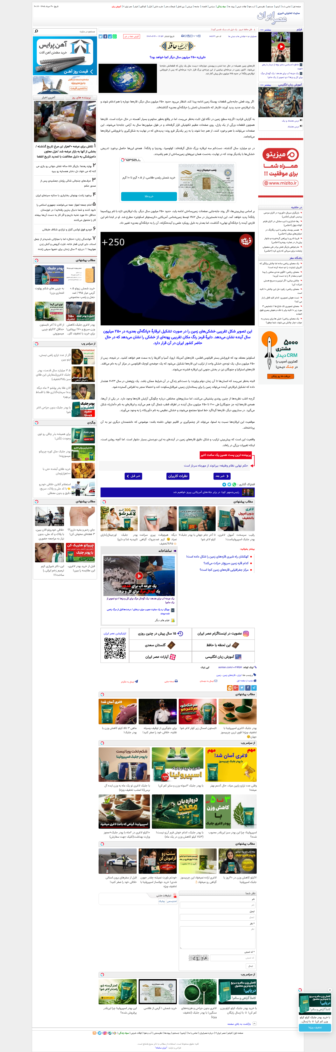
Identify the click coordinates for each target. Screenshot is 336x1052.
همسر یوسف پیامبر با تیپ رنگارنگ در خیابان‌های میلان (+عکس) (283, 232)
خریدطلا (149, 196)
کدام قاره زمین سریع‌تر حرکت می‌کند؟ (226, 563)
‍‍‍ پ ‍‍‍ (195, 35)
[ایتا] (230, 688)
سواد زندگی (221, 6)
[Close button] (330, 990)
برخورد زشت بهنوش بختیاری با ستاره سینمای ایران (64, 195)
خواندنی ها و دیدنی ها (237, 36)
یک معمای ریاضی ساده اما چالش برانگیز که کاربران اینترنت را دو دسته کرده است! (281, 265)
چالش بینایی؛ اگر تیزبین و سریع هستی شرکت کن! (283, 282)
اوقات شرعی (241, 6)
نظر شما (251, 893)
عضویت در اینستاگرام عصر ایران (220, 633)
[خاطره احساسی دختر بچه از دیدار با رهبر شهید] (280, 47)
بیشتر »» (265, 29)
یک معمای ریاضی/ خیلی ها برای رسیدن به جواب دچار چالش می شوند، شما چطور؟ (281, 320)
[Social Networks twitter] (229, 484)
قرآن (150, 6)
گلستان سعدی (155, 645)
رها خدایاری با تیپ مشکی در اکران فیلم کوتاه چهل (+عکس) (282, 223)
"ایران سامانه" (161, 1048)
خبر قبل (135, 476)
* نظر (252, 923)
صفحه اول (297, 6)
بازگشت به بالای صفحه (240, 1024)
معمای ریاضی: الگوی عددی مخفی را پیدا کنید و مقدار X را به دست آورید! (282, 274)
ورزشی (189, 6)
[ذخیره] (188, 36)
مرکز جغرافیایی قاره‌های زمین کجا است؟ (224, 570)
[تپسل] (123, 160)
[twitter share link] (101, 36)
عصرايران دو (252, 36)
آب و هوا (251, 6)
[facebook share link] (105, 36)
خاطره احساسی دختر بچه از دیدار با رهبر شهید (282, 67)
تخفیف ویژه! (315, 1028)
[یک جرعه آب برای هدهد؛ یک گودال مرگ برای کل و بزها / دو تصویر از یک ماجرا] (139, 576)
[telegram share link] (110, 36)
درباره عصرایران (207, 1033)
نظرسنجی (261, 6)
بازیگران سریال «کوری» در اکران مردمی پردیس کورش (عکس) (283, 214)
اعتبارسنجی (172, 901)
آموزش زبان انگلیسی (219, 657)
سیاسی (212, 6)
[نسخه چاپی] (182, 36)
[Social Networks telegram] (224, 484)
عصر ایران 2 (127, 6)
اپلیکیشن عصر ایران (115, 633)
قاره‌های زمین (229, 675)
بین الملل (181, 6)
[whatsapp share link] (115, 36)
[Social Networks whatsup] (234, 484)
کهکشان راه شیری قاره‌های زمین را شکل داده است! (217, 556)
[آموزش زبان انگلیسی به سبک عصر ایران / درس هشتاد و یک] (280, 102)
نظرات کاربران (177, 476)
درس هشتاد (294, 127)
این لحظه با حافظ (218, 645)
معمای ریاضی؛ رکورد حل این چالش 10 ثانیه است (281, 291)
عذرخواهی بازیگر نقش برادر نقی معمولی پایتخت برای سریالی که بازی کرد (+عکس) (282, 249)
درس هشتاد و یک (291, 121)
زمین (218, 675)
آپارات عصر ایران (157, 657)
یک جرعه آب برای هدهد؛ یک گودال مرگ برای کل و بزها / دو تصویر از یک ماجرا (282, 75)
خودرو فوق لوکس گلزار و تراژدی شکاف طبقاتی (67, 230)
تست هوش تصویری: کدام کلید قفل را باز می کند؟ (282, 299)
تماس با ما (286, 6)
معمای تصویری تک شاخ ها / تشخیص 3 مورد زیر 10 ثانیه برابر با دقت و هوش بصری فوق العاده (281, 310)
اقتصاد (204, 6)
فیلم (136, 6)
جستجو (270, 6)
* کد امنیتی (249, 952)
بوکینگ (162, 901)
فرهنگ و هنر (170, 6)
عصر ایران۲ (220, 1033)
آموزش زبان (116, 6)
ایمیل (252, 911)
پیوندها (167, 1033)
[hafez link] (177, 46)
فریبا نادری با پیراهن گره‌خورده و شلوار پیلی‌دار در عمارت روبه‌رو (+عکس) (283, 240)
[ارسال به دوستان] (185, 36)
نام (253, 899)
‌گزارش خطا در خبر (131, 36)
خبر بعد (220, 476)
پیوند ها (231, 6)
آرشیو (278, 6)
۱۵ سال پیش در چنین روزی (157, 633)
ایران (239, 675)
